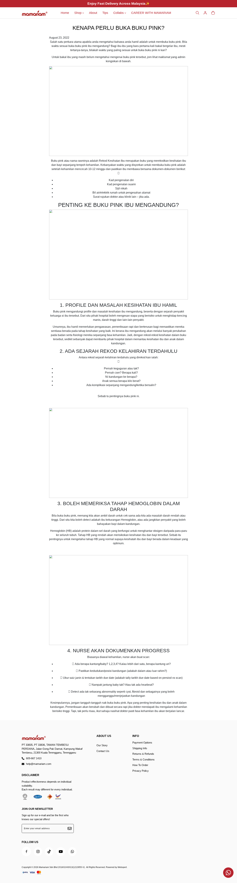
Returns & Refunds (143, 753)
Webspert (122, 867)
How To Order (140, 765)
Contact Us (102, 751)
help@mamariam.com (38, 763)
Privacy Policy (140, 770)
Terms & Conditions (143, 759)
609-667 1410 (33, 758)
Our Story (102, 745)
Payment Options (142, 742)
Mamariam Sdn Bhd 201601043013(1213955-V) (62, 867)
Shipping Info (139, 748)
